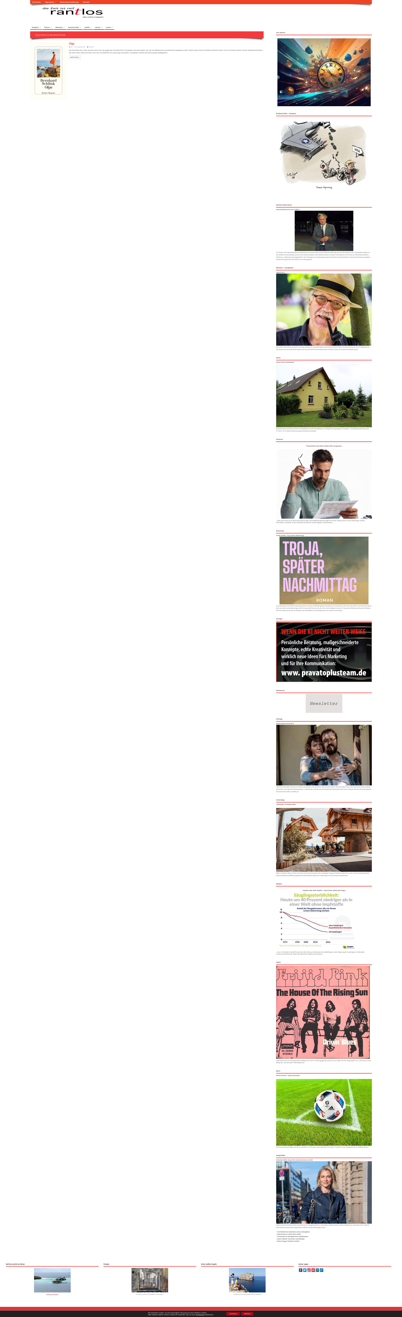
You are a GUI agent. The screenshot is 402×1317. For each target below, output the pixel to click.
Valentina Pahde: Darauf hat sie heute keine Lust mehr (294, 1160)
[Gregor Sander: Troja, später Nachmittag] (324, 570)
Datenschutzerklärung (69, 2)
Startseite (36, 2)
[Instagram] (309, 1270)
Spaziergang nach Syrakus (285, 723)
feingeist (35, 27)
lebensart (59, 27)
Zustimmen (233, 1314)
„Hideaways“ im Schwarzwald (286, 804)
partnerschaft (73, 27)
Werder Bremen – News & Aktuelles (288, 1075)
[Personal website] (321, 1270)
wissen (97, 27)
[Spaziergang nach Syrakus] (324, 755)
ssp (71, 47)
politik (87, 27)
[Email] (317, 1270)
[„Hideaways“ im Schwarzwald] (324, 840)
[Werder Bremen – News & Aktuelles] (324, 1112)
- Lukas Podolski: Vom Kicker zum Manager (290, 1239)
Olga (71, 43)
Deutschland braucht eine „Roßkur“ (288, 209)
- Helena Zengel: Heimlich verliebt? (288, 1241)
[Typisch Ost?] (324, 310)
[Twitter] (305, 1270)
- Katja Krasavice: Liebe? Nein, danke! (288, 1234)
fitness (47, 27)
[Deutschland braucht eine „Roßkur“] (324, 231)
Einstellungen (200, 1315)
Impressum (49, 2)
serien (108, 27)
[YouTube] (313, 1270)
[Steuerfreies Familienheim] (324, 395)
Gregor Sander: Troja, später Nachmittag (290, 535)
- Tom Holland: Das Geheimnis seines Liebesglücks (293, 1232)
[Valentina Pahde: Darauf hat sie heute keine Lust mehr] (324, 1192)
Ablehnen (247, 1314)
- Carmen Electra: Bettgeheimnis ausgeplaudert (292, 1236)
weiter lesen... (74, 57)
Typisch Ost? (280, 272)
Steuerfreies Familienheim (285, 362)
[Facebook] (300, 1270)
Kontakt (86, 2)
